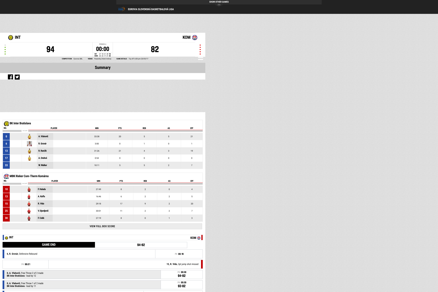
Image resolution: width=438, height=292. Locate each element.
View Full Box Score (102, 226)
